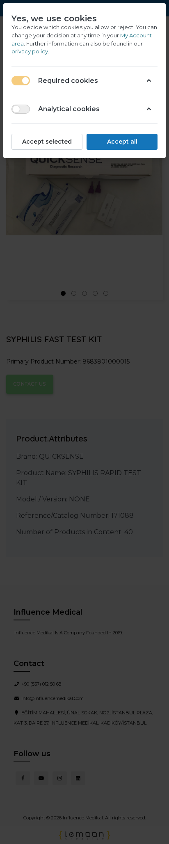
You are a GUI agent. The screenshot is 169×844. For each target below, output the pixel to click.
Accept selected (47, 141)
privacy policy (29, 51)
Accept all (122, 141)
